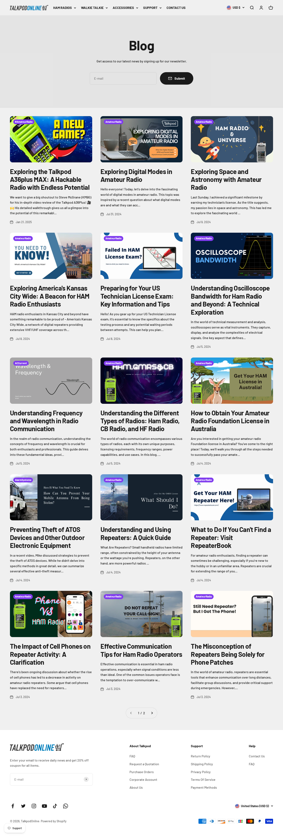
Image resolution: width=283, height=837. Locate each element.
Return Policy (200, 756)
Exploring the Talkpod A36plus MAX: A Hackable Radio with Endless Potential (49, 179)
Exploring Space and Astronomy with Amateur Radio (226, 179)
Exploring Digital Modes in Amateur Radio (136, 175)
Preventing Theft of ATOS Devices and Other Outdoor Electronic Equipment (47, 537)
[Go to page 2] (152, 713)
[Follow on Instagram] (34, 806)
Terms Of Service (203, 779)
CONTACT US (176, 8)
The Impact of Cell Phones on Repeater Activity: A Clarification (50, 654)
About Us (136, 787)
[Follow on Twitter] (23, 806)
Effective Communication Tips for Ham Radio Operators (141, 650)
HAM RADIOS (62, 8)
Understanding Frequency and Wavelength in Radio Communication (46, 421)
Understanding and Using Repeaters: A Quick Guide (135, 533)
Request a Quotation (144, 764)
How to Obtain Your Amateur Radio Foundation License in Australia (230, 421)
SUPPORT (150, 8)
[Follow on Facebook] (13, 806)
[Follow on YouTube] (44, 806)
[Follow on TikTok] (55, 806)
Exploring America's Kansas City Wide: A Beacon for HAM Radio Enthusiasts (49, 296)
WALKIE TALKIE (92, 8)
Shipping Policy (202, 764)
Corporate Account (143, 779)
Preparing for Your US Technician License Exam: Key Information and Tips (137, 296)
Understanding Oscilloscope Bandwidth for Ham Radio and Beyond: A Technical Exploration (230, 300)
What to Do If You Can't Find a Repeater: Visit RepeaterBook (231, 537)
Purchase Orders (141, 772)
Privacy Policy (201, 772)
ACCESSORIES (123, 8)
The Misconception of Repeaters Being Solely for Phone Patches (227, 654)
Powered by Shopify (54, 821)
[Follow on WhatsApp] (65, 806)
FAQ (132, 756)
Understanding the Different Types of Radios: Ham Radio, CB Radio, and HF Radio (140, 421)
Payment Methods (204, 787)
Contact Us (257, 756)
